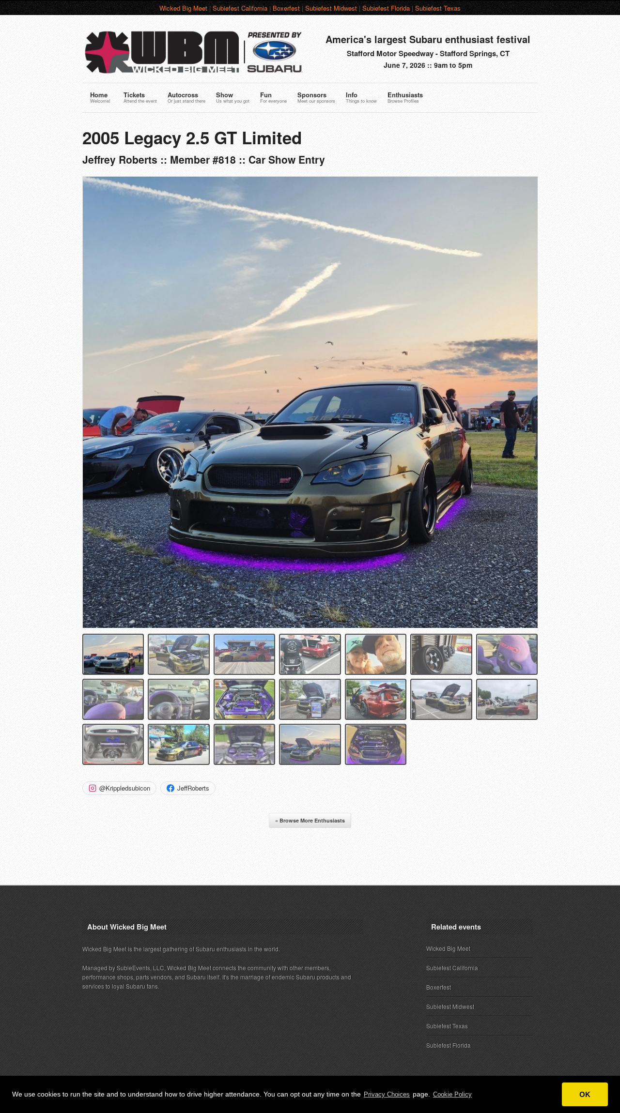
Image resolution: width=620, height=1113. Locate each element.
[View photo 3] (244, 654)
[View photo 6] (441, 654)
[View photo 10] (244, 699)
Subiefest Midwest (331, 8)
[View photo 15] (113, 744)
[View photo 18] (310, 744)
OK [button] (584, 1094)
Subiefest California (240, 8)
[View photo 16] (178, 744)
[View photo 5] (375, 654)
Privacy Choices (387, 1094)
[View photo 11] (310, 699)
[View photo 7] (507, 654)
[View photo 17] (244, 744)
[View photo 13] (441, 699)
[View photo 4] (310, 654)
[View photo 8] (113, 699)
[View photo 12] (375, 699)
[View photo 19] (375, 744)
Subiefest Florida (386, 8)
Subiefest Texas (438, 8)
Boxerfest (286, 8)
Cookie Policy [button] (452, 1094)
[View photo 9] (178, 699)
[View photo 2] (178, 654)
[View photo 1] (113, 654)
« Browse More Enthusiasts (310, 820)
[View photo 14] (507, 699)
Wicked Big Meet (183, 8)
